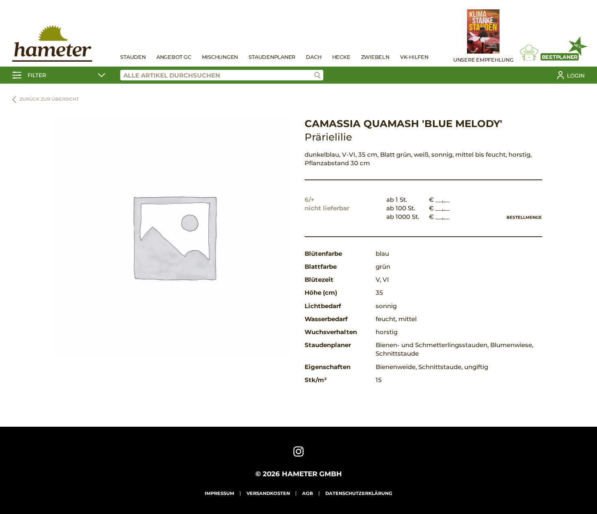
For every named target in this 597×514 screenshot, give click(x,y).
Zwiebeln (375, 57)
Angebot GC (173, 57)
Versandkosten (268, 493)
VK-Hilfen (414, 57)
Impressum (219, 493)
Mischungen (220, 57)
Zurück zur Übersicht (49, 99)
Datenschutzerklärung (358, 493)
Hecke (341, 57)
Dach (313, 57)
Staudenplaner (272, 57)
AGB (307, 493)
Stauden (132, 57)
